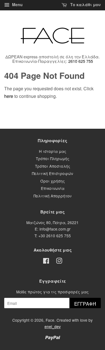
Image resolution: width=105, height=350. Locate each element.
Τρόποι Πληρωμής (52, 158)
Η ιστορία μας (52, 151)
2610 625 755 (80, 61)
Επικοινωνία (52, 188)
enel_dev (53, 326)
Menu (17, 4)
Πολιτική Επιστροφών (52, 173)
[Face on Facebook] (46, 261)
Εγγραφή (85, 303)
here (8, 96)
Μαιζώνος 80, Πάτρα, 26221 (52, 222)
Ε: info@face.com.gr (53, 229)
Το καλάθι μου (85, 4)
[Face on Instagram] (59, 261)
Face (50, 320)
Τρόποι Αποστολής (52, 166)
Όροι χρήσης (52, 181)
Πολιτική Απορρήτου (53, 196)
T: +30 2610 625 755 (52, 235)
